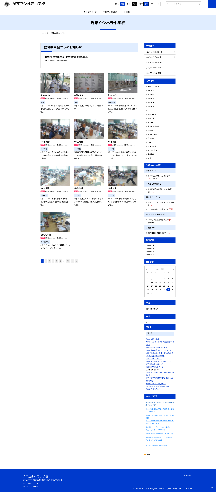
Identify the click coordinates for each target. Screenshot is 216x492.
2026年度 (150, 245)
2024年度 (150, 251)
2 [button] (45, 261)
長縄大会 (151, 118)
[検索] (199, 3)
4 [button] (53, 261)
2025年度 (150, 248)
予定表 (127, 11)
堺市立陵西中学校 (152, 339)
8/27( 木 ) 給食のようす (154, 52)
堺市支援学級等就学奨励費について (159, 361)
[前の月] (146, 269)
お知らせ (151, 90)
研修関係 (151, 138)
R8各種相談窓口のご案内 (159, 233)
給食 (149, 158)
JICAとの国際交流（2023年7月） (157, 445)
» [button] (76, 261)
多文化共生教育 (154, 126)
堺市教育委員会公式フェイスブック (158, 350)
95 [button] (72, 261)
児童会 (150, 122)
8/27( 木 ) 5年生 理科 (153, 73)
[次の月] (173, 269)
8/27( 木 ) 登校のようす (154, 62)
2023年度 (150, 254)
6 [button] (60, 261)
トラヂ (150, 110)
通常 (122, 4)
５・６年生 (151, 106)
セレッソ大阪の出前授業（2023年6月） (160, 433)
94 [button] (68, 261)
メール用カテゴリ (154, 86)
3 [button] (49, 261)
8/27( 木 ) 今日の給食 (153, 57)
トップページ (91, 11)
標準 (146, 4)
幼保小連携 (152, 146)
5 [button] (56, 261)
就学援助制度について (154, 358)
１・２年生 (151, 98)
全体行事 (151, 94)
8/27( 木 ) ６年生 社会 (153, 67)
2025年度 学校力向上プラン (160, 209)
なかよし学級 (152, 134)
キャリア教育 (152, 150)
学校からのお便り (110, 11)
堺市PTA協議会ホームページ (156, 347)
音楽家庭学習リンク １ (154, 367)
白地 (128, 4)
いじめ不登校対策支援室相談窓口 (158, 386)
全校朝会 (151, 154)
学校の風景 (152, 114)
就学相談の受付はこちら (154, 364)
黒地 (134, 4)
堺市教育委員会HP (153, 389)
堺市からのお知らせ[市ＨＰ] (156, 383)
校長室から (152, 130)
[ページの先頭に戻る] (212, 488)
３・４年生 (151, 102)
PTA (149, 142)
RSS (148, 454)
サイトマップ (188, 475)
